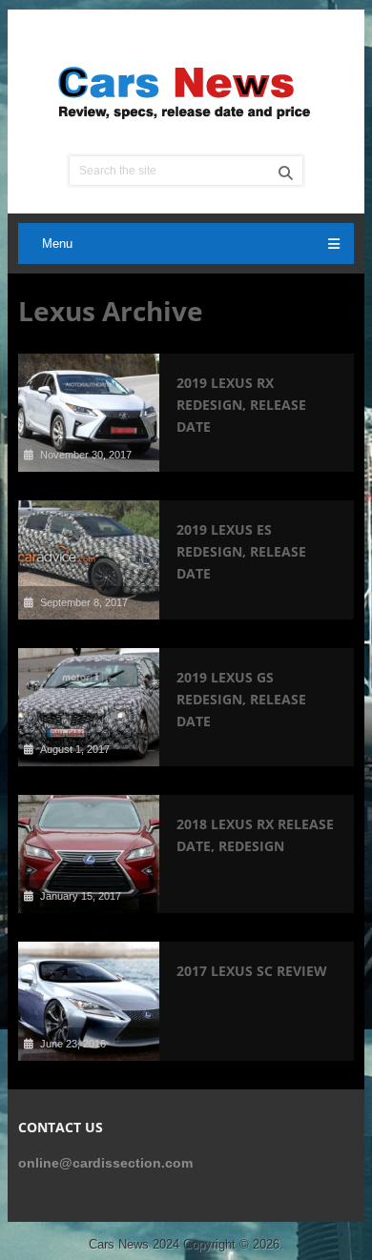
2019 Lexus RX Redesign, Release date (241, 405)
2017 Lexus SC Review (251, 971)
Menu (57, 243)
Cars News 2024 (134, 1244)
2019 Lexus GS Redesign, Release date (241, 699)
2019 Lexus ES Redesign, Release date (241, 551)
